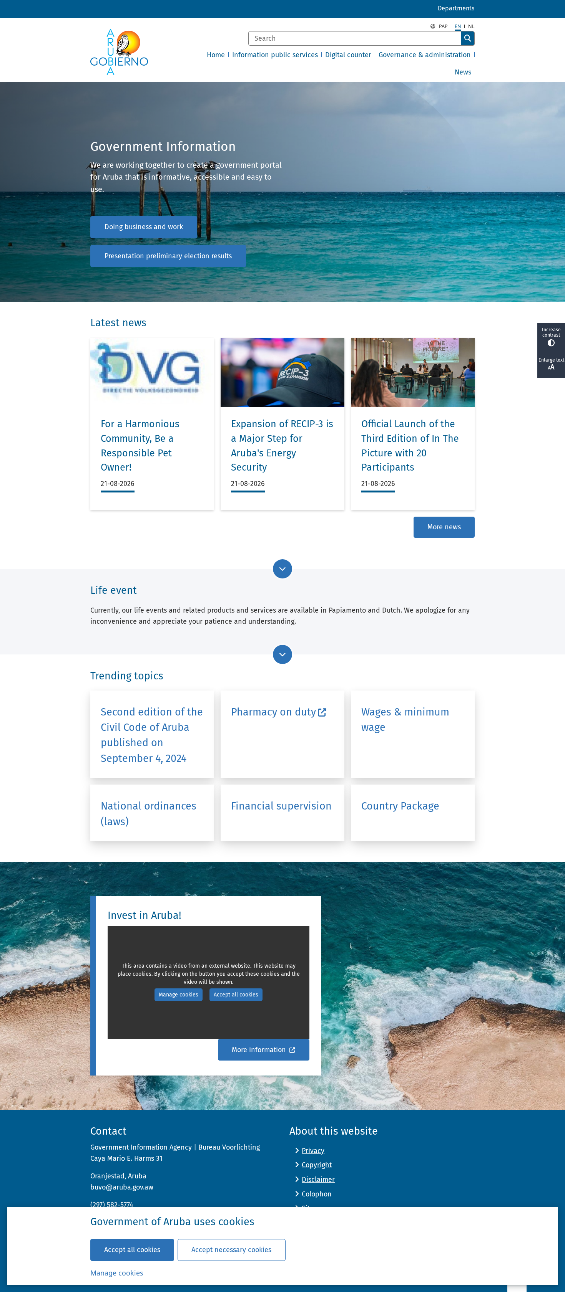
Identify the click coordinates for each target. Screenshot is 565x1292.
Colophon (317, 1194)
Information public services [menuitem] (275, 55)
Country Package (400, 806)
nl (471, 26)
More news (444, 527)
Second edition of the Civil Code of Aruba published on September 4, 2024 (152, 735)
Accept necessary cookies (231, 1250)
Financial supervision (281, 806)
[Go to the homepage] (119, 52)
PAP (443, 26)
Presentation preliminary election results (168, 256)
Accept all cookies (132, 1250)
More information (260, 1050)
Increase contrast (551, 332)
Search (467, 38)
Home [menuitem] (216, 55)
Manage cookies (116, 1272)
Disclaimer (318, 1179)
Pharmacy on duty (273, 712)
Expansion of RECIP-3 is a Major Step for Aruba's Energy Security (282, 445)
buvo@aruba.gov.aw (121, 1187)
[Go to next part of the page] (282, 568)
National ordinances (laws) (148, 814)
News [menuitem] (463, 72)
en (458, 26)
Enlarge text (551, 360)
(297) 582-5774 (111, 1205)
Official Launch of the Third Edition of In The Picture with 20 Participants (410, 445)
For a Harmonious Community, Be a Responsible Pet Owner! (140, 445)
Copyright (317, 1165)
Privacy (313, 1151)
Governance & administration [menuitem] (425, 55)
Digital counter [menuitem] (348, 55)
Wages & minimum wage (405, 720)
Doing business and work (144, 227)
